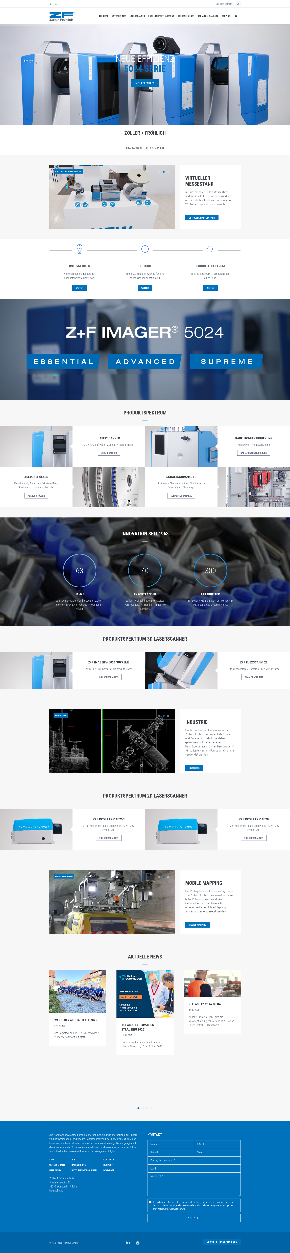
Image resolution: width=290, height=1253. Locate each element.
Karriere (103, 16)
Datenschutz (78, 1165)
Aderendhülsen (186, 16)
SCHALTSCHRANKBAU (181, 495)
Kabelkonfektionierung (161, 16)
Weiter (79, 288)
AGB (73, 1159)
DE (238, 4)
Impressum (55, 1170)
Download (108, 1170)
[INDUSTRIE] (194, 764)
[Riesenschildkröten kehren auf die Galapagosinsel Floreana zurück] (145, 1007)
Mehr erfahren (145, 83)
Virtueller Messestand (199, 181)
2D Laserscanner (108, 838)
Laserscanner (137, 16)
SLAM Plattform (254, 677)
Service (226, 16)
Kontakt (228, 3)
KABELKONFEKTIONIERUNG (253, 453)
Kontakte (108, 1159)
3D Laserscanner (108, 677)
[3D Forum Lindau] (212, 987)
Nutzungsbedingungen (84, 1170)
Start (52, 1159)
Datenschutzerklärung (175, 1208)
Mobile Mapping (203, 883)
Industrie (196, 722)
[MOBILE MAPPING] (197, 921)
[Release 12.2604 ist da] (77, 983)
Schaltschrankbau (208, 16)
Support (220, 3)
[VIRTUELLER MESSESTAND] (202, 214)
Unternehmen (119, 16)
